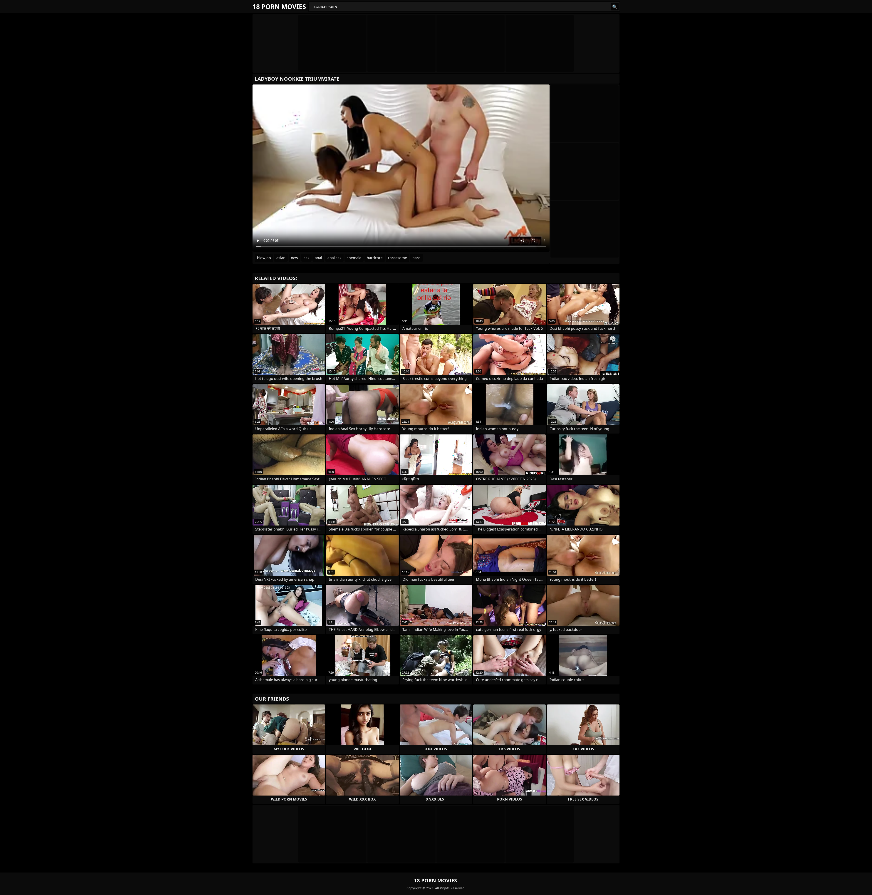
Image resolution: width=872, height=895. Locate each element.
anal (318, 257)
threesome (397, 257)
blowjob (264, 257)
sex (306, 257)
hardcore (375, 257)
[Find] (615, 6)
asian (280, 257)
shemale (354, 257)
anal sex (334, 257)
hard (416, 257)
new (294, 257)
